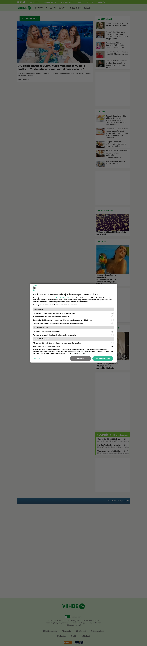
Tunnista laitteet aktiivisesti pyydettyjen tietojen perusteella (54, 335)
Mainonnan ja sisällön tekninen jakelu (46, 346)
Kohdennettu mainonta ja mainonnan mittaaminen (51, 317)
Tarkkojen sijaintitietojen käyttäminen (46, 331)
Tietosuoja (36, 358)
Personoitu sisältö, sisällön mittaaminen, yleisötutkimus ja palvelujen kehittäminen (62, 320)
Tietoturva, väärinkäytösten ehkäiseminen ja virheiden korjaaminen (57, 343)
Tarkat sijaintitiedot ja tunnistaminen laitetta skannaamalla (54, 313)
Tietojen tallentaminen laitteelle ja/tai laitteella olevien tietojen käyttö (58, 323)
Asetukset (80, 358)
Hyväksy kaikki (103, 358)
